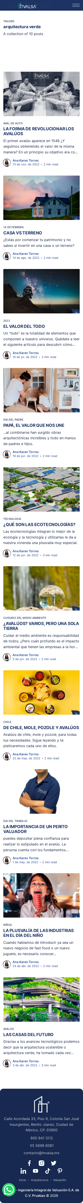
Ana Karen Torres (26, 160)
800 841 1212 (42, 1138)
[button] (76, 5)
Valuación (59, 1180)
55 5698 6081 (42, 1145)
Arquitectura (39, 1180)
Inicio (22, 1180)
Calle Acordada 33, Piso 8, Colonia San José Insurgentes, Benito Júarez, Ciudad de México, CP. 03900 (41, 1124)
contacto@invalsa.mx (42, 1153)
